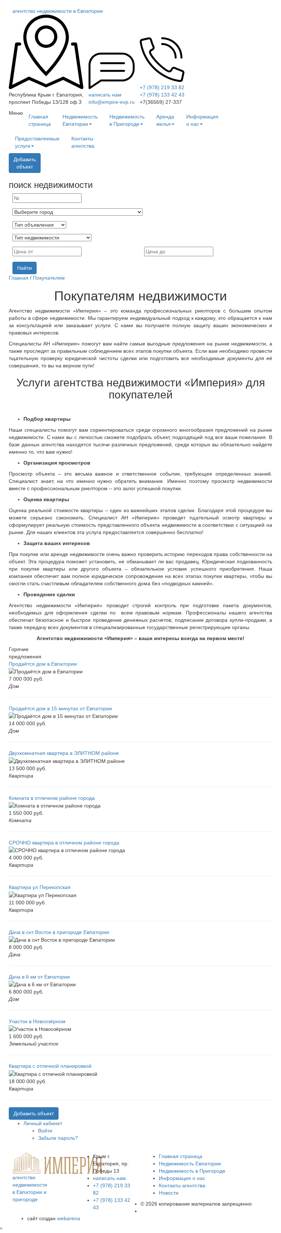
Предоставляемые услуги (37, 142)
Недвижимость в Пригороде (127, 120)
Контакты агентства (82, 142)
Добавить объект (34, 1113)
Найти (24, 268)
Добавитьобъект (25, 163)
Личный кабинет (42, 1123)
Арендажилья (165, 120)
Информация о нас (202, 120)
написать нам (105, 95)
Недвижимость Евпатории (80, 120)
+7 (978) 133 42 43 (162, 95)
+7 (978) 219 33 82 (162, 87)
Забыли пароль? (58, 1138)
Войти (45, 1131)
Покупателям (49, 278)
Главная (19, 278)
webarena (68, 1218)
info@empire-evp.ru (112, 102)
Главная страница (40, 120)
